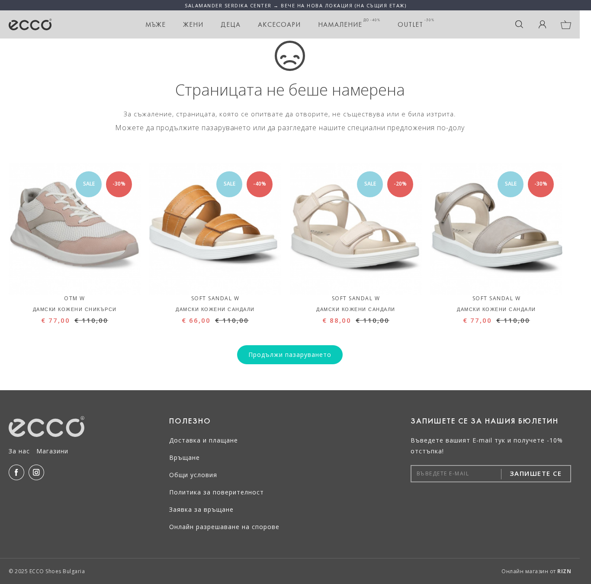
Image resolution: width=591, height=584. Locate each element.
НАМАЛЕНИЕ (349, 23)
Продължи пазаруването (289, 354)
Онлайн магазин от (536, 571)
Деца (231, 24)
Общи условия (193, 475)
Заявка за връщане (201, 509)
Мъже (155, 24)
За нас (19, 451)
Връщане (184, 457)
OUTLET (416, 23)
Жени (193, 24)
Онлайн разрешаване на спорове (224, 527)
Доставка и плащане (203, 440)
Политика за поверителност (216, 492)
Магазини (52, 451)
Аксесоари (279, 24)
